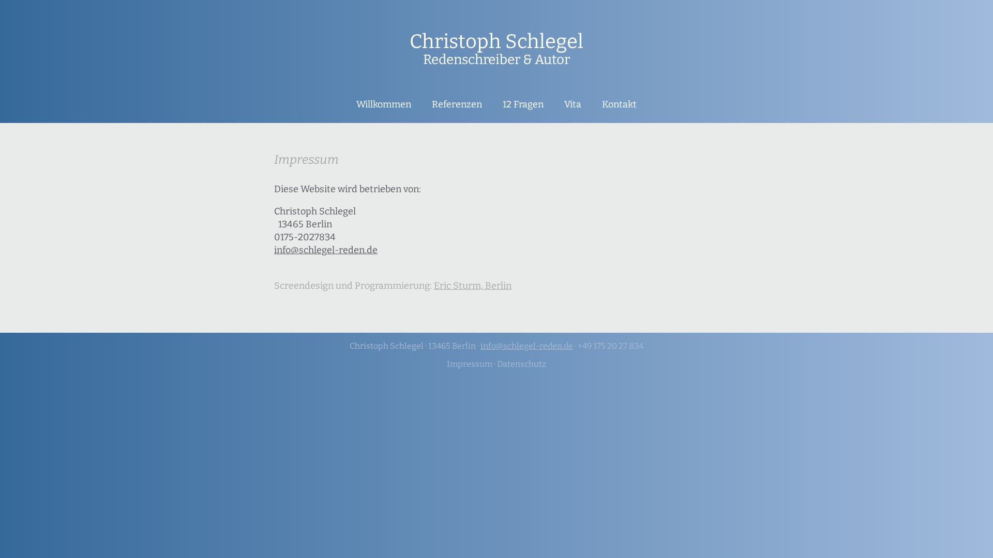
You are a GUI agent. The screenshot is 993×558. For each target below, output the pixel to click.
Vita (572, 104)
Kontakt (619, 104)
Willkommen (383, 104)
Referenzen (457, 104)
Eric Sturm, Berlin (472, 285)
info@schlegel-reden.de (326, 250)
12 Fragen (523, 104)
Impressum (469, 364)
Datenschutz (521, 364)
